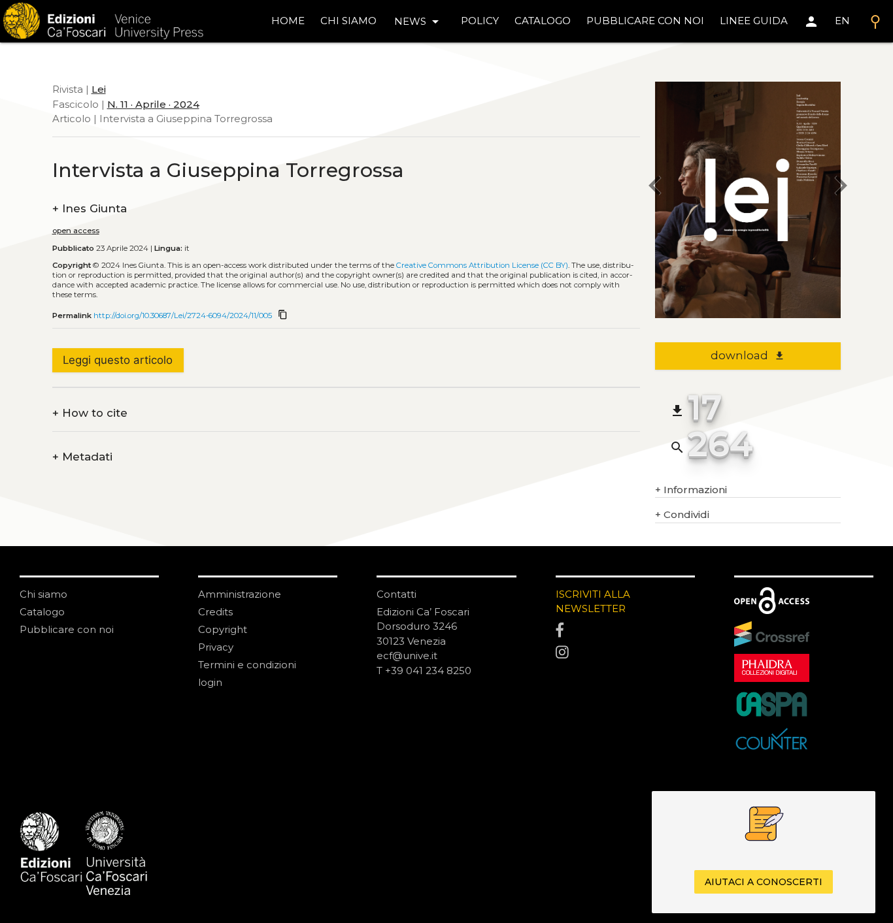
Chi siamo (43, 594)
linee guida (754, 20)
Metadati (82, 457)
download (747, 355)
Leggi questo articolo (118, 359)
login (210, 682)
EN (842, 20)
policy (480, 20)
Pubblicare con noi (67, 629)
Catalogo (42, 612)
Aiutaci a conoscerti (763, 882)
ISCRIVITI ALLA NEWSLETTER (593, 601)
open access (75, 230)
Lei (99, 89)
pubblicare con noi (645, 20)
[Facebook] (625, 630)
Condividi (682, 514)
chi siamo (348, 20)
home (288, 20)
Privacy (215, 647)
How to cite (89, 413)
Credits (215, 612)
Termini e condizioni (247, 664)
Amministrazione (239, 594)
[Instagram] (625, 652)
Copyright (222, 629)
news (418, 21)
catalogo (542, 20)
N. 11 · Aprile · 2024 (153, 104)
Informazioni (691, 489)
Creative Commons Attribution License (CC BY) (482, 265)
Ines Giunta (89, 208)
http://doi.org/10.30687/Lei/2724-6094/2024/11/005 (182, 315)
